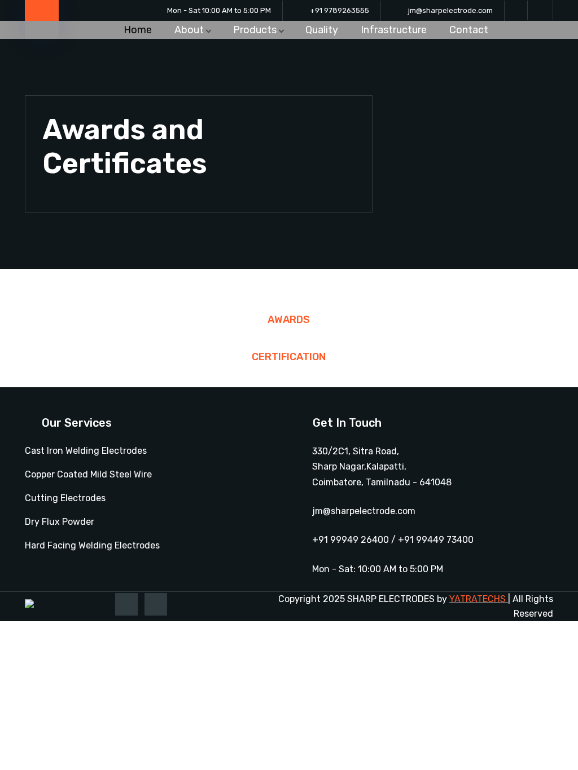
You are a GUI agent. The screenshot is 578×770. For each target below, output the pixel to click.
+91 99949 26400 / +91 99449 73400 (393, 539)
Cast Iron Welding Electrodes (86, 450)
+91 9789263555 (339, 10)
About (189, 30)
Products (255, 30)
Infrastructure (394, 30)
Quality (321, 30)
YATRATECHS (477, 599)
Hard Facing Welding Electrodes (92, 545)
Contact (468, 30)
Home (138, 30)
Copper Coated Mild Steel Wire (88, 474)
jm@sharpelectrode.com (450, 10)
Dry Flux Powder (59, 521)
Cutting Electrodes (65, 498)
